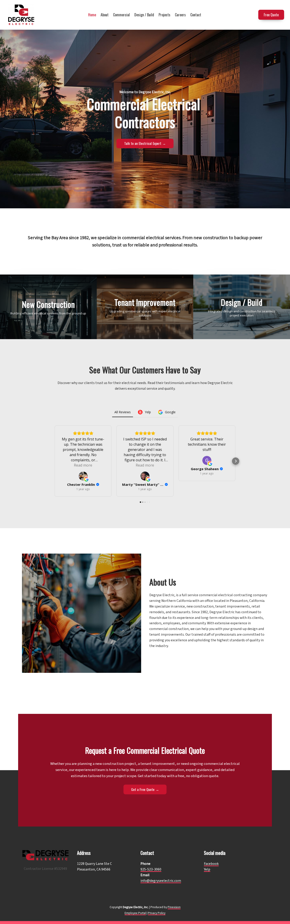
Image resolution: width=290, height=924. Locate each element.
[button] (54, 461)
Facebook (211, 863)
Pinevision (174, 907)
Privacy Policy (156, 913)
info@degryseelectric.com (160, 880)
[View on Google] (83, 476)
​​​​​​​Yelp (207, 869)
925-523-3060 (150, 869)
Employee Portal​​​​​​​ (135, 913)
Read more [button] (83, 465)
